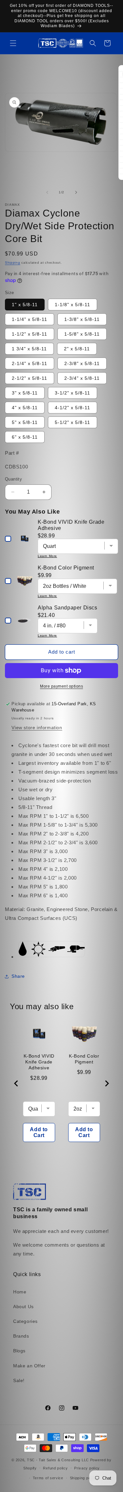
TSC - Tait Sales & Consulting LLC (58, 1460)
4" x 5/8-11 (25, 407)
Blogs (19, 1350)
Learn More (47, 556)
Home (19, 1291)
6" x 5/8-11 (25, 437)
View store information (36, 727)
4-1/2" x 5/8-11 (72, 407)
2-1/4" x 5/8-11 (29, 363)
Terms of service (48, 1478)
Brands (21, 1336)
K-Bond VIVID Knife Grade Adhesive (39, 1061)
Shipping (12, 262)
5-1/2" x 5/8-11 (72, 422)
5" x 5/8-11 (25, 422)
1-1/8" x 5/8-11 (72, 304)
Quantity (13, 479)
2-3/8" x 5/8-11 (82, 363)
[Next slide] (106, 1083)
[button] (13, 43)
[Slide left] (47, 192)
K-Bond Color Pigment (84, 1058)
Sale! (19, 1380)
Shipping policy (83, 1478)
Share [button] (18, 976)
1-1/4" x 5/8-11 (29, 319)
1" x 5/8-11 (25, 304)
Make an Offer (29, 1365)
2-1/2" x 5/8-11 (29, 378)
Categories (25, 1321)
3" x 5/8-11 (25, 392)
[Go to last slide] (16, 1083)
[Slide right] (76, 192)
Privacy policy (87, 1468)
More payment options (61, 686)
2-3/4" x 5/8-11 (82, 378)
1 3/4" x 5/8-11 (29, 348)
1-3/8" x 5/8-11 (82, 319)
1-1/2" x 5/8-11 (29, 334)
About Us (23, 1306)
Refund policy (55, 1468)
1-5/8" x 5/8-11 (82, 334)
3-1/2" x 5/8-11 (72, 392)
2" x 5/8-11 (77, 348)
